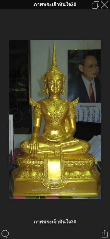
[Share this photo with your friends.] (105, 234)
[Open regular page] (95, 5)
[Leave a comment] (5, 234)
